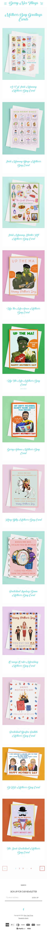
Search (23, 885)
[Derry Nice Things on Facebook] (23, 909)
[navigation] (5, 4)
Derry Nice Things (23, 3)
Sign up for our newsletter (23, 892)
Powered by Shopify (23, 918)
